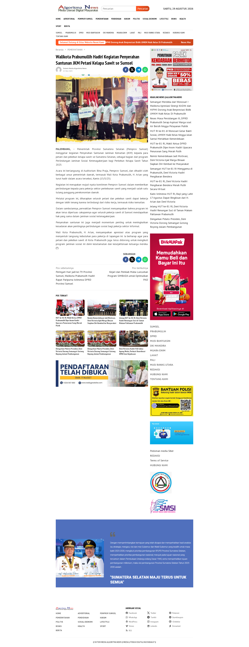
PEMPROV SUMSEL (108, 613)
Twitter (153, 613)
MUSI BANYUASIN (160, 341)
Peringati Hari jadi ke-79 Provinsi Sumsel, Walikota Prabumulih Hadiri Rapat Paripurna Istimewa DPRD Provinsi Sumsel (75, 275)
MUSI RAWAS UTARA (161, 365)
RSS (130, 630)
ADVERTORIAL (84, 613)
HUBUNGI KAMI (159, 374)
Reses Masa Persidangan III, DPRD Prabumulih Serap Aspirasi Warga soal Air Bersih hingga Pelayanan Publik (170, 122)
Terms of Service (159, 460)
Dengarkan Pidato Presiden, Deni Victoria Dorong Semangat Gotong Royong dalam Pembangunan (70, 351)
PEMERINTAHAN (63, 617)
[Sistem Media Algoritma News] (78, 8)
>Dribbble (176, 622)
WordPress (133, 622)
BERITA (59, 630)
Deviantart (176, 626)
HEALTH (81, 626)
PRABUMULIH (158, 331)
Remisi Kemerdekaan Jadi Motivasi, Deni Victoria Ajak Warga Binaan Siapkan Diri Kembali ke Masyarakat (101, 320)
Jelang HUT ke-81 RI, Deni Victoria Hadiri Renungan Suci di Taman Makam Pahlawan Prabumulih (133, 320)
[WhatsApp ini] (145, 70)
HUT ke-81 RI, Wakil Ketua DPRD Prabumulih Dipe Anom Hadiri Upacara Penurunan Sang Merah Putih (69, 321)
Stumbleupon (177, 617)
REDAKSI (155, 369)
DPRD (153, 336)
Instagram (154, 622)
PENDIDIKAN (83, 617)
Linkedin (153, 626)
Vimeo (131, 626)
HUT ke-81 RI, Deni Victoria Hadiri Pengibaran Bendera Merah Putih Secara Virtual (168, 185)
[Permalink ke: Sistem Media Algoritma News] (59, 69)
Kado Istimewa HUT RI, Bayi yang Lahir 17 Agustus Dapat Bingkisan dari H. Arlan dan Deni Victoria (171, 197)
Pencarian (142, 8)
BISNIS (59, 626)
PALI (152, 360)
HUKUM (103, 617)
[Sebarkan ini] (126, 70)
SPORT (103, 626)
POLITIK (59, 622)
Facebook (133, 613)
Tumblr (153, 617)
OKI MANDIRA (158, 345)
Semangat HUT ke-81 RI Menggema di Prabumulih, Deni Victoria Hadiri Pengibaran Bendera (171, 172)
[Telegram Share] (139, 70)
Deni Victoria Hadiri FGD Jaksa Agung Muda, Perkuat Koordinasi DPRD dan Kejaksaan (132, 351)
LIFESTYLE (104, 622)
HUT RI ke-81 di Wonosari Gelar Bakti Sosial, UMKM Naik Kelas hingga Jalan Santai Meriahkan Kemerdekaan (171, 135)
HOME (58, 613)
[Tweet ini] (132, 70)
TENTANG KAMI (159, 379)
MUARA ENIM (157, 350)
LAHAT (154, 355)
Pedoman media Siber (162, 451)
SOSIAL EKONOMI (85, 622)
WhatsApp (133, 617)
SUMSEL (154, 326)
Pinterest (175, 613)
